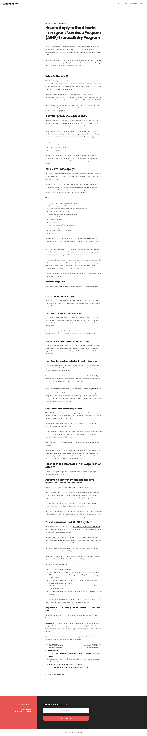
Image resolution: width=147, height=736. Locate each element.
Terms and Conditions (23, 712)
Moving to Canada (60, 674)
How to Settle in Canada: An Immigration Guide (65, 664)
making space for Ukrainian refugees (78, 487)
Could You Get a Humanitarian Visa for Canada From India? (56, 645)
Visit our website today (60, 639)
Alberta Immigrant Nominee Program (60, 81)
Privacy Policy (26, 709)
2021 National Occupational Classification (86, 526)
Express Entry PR (10, 4)
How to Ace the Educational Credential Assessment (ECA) (90, 645)
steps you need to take (67, 286)
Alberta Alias (89, 238)
